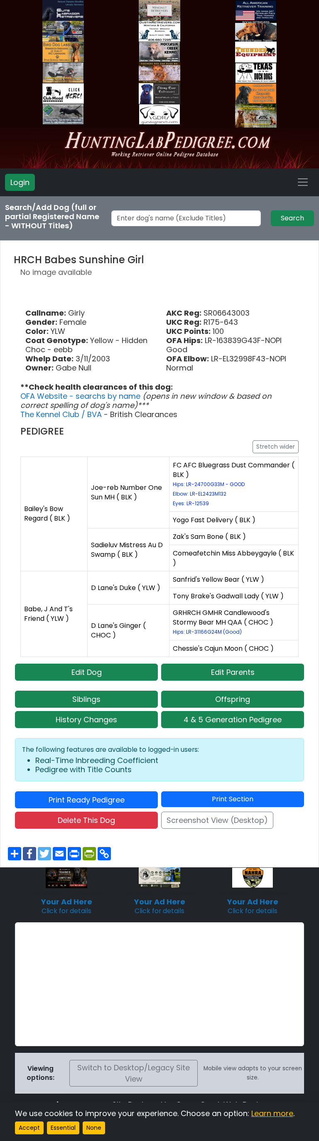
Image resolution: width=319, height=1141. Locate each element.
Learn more (272, 1113)
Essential (63, 1128)
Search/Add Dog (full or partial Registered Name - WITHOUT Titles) (52, 216)
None (93, 1128)
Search (292, 218)
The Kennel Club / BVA (62, 414)
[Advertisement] (159, 984)
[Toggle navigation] (303, 182)
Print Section (232, 799)
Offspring (232, 699)
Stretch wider (275, 446)
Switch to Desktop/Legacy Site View (133, 1073)
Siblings (86, 699)
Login (19, 182)
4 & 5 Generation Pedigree (233, 719)
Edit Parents (233, 672)
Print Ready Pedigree (87, 800)
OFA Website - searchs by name (81, 396)
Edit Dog (86, 672)
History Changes (86, 719)
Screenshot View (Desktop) (217, 820)
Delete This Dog (86, 820)
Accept (29, 1128)
